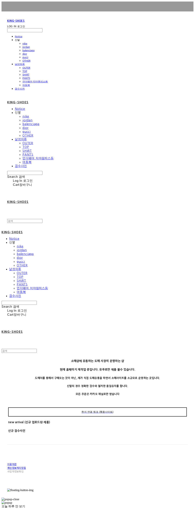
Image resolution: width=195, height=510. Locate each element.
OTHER (26, 60)
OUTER (26, 67)
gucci (25, 57)
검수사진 (20, 88)
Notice (18, 36)
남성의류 (20, 64)
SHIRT (25, 74)
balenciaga (28, 50)
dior (24, 54)
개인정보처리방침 (16, 468)
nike (24, 43)
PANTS (26, 78)
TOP (24, 71)
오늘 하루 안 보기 (13, 506)
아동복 (26, 85)
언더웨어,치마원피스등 (35, 81)
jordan (26, 47)
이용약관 (12, 464)
